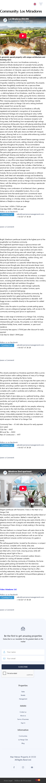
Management (23, 699)
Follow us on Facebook (9, 211)
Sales (23, 691)
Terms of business (23, 719)
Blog (23, 743)
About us (23, 715)
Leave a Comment (7, 227)
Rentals (23, 695)
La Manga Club (23, 740)
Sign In (23, 723)
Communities (23, 736)
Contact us (23, 712)
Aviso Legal (8, 780)
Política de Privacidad (23, 780)
